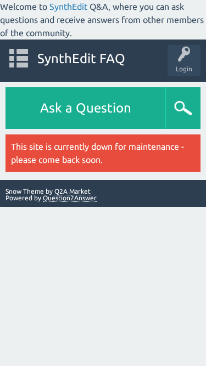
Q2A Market (72, 191)
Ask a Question (85, 107)
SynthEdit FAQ (81, 58)
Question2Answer (70, 197)
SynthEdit (68, 7)
